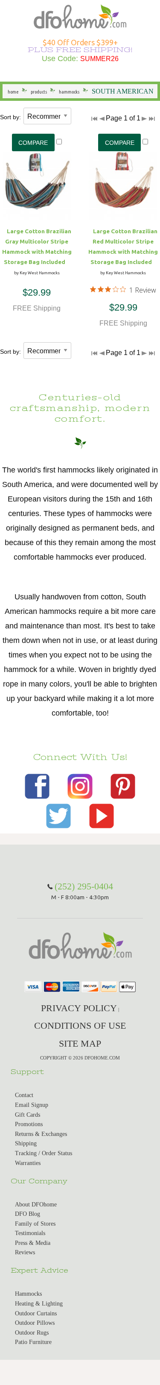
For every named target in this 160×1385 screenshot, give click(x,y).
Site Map (80, 1043)
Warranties (28, 1163)
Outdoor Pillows (35, 1323)
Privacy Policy (79, 1008)
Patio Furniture (33, 1342)
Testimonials (30, 1233)
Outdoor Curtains (36, 1313)
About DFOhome (36, 1204)
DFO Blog (27, 1214)
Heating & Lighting (39, 1303)
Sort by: (10, 117)
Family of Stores (35, 1224)
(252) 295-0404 (84, 886)
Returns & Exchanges (41, 1134)
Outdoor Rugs (32, 1332)
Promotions (29, 1124)
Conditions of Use (80, 1025)
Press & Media (32, 1243)
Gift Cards (27, 1115)
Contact (24, 1095)
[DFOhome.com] (80, 15)
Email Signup (31, 1105)
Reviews (25, 1252)
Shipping (26, 1143)
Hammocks (28, 1294)
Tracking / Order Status (43, 1153)
